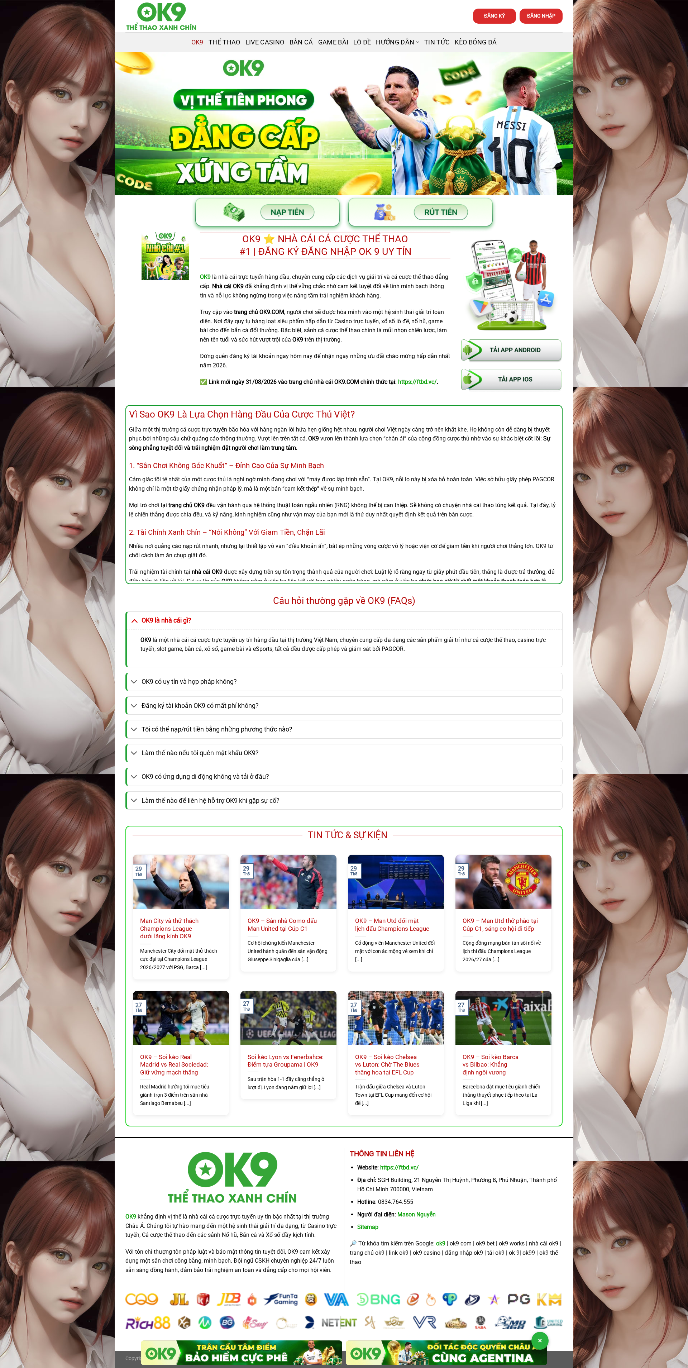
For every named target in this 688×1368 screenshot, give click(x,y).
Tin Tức (437, 42)
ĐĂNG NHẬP (541, 16)
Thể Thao (224, 42)
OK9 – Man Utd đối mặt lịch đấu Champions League (392, 924)
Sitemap (367, 1227)
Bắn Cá (301, 42)
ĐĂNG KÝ (494, 16)
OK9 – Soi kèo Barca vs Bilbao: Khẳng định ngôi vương (491, 1065)
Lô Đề (362, 42)
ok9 (440, 1243)
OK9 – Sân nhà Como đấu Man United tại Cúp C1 (282, 924)
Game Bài (333, 42)
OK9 (197, 42)
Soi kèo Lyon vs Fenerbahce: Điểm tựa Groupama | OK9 (286, 1061)
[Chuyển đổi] (134, 620)
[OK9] (161, 16)
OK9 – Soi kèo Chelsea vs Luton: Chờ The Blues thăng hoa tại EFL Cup (387, 1065)
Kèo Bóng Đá (476, 42)
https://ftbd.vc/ (399, 1167)
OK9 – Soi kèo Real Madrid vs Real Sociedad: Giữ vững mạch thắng (174, 1065)
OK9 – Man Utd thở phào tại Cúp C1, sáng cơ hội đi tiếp (500, 924)
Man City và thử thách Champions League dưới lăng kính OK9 (169, 928)
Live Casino (265, 42)
